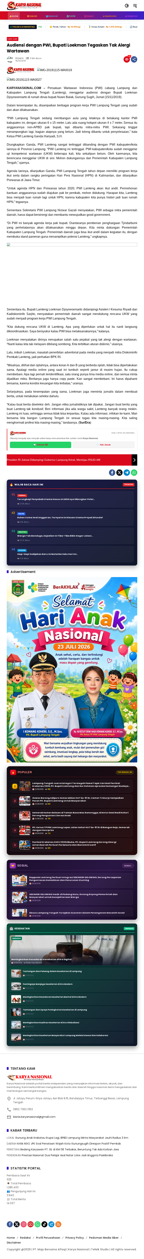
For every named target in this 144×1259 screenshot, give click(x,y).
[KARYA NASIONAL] (24, 5)
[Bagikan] (134, 59)
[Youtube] (31, 1224)
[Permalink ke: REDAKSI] (11, 59)
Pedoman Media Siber (104, 1238)
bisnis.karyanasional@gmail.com (34, 1117)
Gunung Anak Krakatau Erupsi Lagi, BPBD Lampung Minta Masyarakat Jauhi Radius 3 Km (71, 1138)
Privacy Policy (74, 1238)
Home (11, 1238)
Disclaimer (14, 1242)
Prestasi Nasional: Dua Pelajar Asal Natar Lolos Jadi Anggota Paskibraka (67, 1155)
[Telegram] (127, 472)
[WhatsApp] (134, 472)
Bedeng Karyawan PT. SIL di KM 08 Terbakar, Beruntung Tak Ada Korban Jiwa (69, 1149)
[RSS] (58, 1224)
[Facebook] (112, 472)
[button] (126, 5)
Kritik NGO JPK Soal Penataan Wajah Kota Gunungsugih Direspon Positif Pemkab (69, 1143)
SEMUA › (128, 866)
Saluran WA (40, 445)
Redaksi (25, 1238)
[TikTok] (44, 1224)
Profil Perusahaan (48, 1238)
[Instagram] (24, 1224)
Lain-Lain (12, 38)
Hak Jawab (104, 445)
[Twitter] (119, 472)
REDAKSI (19, 58)
